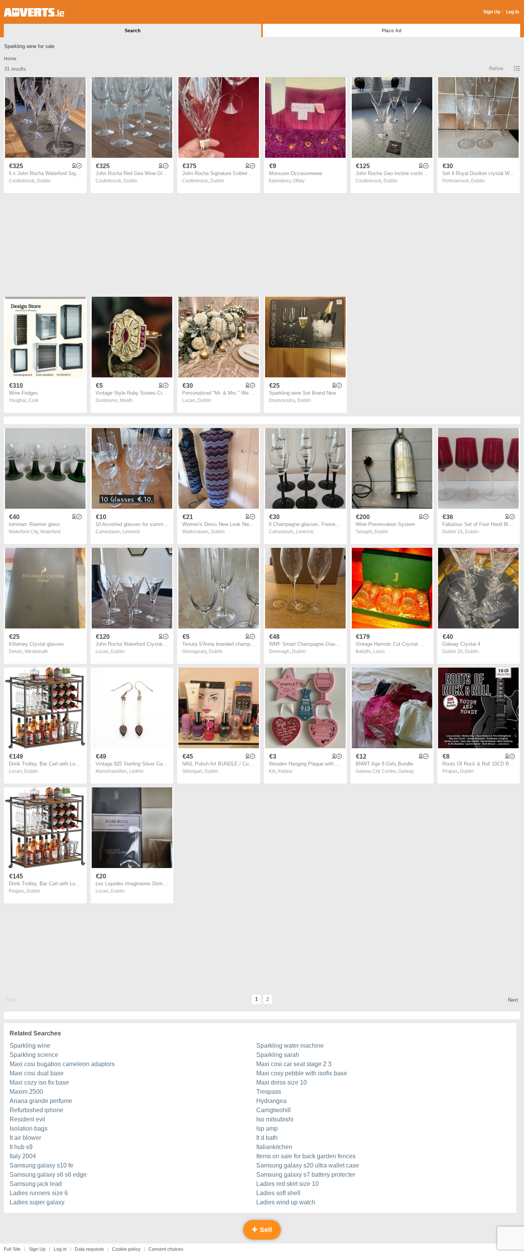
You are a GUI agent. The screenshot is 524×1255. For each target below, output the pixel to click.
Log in (60, 1249)
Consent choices (165, 1249)
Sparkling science (34, 1055)
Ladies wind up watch (285, 1202)
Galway (406, 771)
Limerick (131, 531)
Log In (512, 12)
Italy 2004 (23, 1156)
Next (513, 1000)
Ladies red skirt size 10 (287, 1184)
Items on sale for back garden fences (306, 1156)
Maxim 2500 (26, 1091)
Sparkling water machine (290, 1045)
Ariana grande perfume (41, 1101)
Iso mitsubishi (274, 1119)
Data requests (89, 1249)
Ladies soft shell (278, 1193)
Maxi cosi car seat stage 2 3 (293, 1064)
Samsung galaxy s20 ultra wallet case (307, 1165)
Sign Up (491, 12)
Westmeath (36, 651)
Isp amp (267, 1128)
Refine (496, 68)
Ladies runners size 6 (39, 1193)
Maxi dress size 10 (281, 1082)
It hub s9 (21, 1147)
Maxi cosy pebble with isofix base (301, 1073)
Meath (126, 400)
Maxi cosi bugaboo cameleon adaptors (62, 1064)
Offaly (299, 181)
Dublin (44, 181)
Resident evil (27, 1119)
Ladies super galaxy (37, 1202)
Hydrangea (271, 1101)
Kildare (285, 771)
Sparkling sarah (277, 1055)
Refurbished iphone (36, 1110)
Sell (265, 1230)
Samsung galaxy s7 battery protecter (305, 1174)
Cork (33, 400)
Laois (379, 651)
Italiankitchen (274, 1147)
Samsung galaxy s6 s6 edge (48, 1174)
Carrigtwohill (273, 1110)
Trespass (268, 1091)
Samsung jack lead (36, 1184)
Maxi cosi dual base (37, 1073)
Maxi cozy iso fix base (39, 1082)
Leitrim (136, 771)
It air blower (25, 1137)
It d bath (267, 1137)
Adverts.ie (34, 12)
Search (132, 30)
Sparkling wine (30, 1045)
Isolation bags (29, 1128)
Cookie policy (126, 1249)
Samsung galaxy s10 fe (41, 1165)
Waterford (50, 531)
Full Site (12, 1249)
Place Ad (391, 30)
